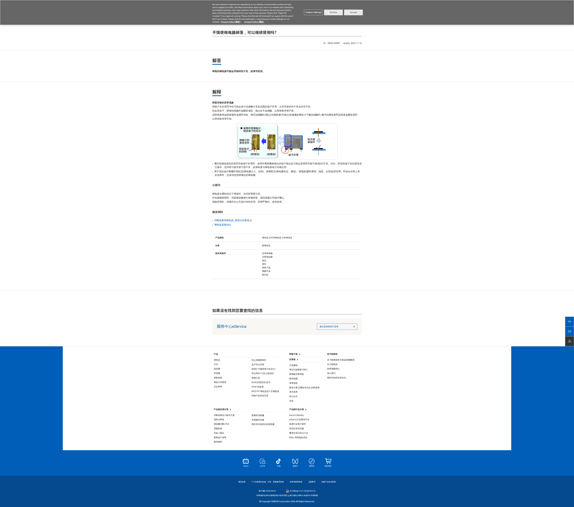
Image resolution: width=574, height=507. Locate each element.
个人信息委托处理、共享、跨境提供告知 (267, 482)
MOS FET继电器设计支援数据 (265, 391)
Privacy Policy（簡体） (231, 22)
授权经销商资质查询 (336, 378)
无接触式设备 (258, 420)
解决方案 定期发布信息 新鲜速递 (304, 387)
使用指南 (293, 378)
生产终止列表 (258, 364)
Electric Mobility (296, 415)
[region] (287, 12)
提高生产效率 (220, 437)
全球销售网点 (333, 369)
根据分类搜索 (220, 382)
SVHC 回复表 (258, 387)
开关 (216, 364)
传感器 (217, 373)
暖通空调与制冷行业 (298, 433)
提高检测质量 (258, 415)
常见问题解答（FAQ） (298, 369)
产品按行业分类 (296, 409)
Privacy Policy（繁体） (254, 22)
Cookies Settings (313, 12)
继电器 (217, 360)
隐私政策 (241, 482)
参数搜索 (218, 378)
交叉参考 (218, 386)
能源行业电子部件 (297, 424)
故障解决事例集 (296, 374)
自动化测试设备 (296, 428)
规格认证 (256, 378)
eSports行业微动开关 (299, 419)
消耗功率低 (219, 419)
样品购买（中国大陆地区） (263, 373)
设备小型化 (219, 433)
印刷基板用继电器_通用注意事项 (231, 220)
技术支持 (293, 392)
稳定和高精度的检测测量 (263, 424)
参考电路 (293, 383)
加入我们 (331, 373)
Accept (353, 12)
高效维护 (218, 442)
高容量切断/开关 (221, 424)
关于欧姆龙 (332, 364)
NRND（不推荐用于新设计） (264, 369)
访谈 (291, 401)
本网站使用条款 (296, 482)
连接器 (217, 369)
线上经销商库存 (259, 360)
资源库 (292, 359)
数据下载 (293, 354)
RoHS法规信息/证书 (261, 382)
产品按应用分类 (221, 409)
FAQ (569, 321)
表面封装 (218, 428)
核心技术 (293, 396)
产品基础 (293, 365)
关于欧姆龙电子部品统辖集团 (340, 360)
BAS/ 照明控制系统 (298, 437)
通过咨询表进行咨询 (328, 326)
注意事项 (311, 482)
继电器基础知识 (222, 224)
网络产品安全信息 (260, 395)
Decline (333, 12)
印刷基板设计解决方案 (224, 415)
